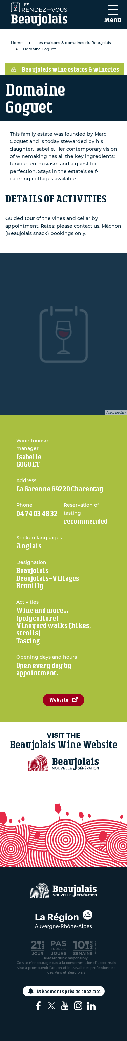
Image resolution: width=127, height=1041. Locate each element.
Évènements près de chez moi (69, 991)
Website (58, 700)
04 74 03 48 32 (37, 513)
